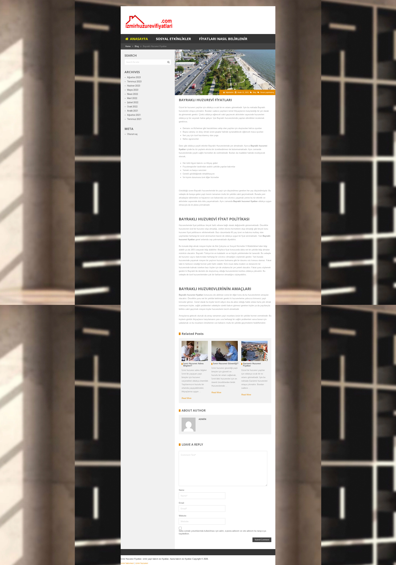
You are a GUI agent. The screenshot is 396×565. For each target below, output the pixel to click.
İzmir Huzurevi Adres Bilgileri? (193, 364)
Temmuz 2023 (134, 81)
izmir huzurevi (142, 563)
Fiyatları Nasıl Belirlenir (223, 38)
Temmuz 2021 (134, 119)
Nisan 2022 (132, 94)
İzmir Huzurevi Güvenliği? (225, 363)
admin (202, 419)
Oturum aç (132, 134)
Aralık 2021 (132, 111)
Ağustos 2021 (134, 115)
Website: (183, 516)
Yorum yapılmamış (267, 92)
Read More (186, 398)
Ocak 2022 (132, 106)
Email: (182, 503)
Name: (182, 490)
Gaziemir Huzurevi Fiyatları (252, 364)
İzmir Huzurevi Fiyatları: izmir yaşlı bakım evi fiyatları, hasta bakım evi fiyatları (156, 559)
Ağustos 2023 (134, 77)
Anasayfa (138, 39)
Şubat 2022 (132, 102)
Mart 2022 (132, 98)
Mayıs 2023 (132, 90)
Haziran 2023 (133, 85)
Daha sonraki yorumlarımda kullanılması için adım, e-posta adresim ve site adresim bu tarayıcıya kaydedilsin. (222, 532)
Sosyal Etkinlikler (173, 38)
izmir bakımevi (127, 563)
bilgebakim (230, 92)
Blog (254, 92)
